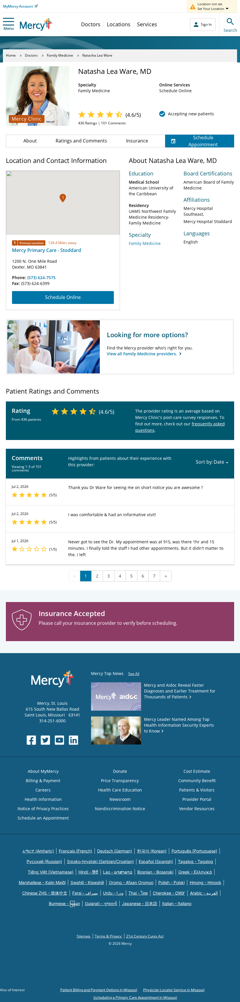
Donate (120, 771)
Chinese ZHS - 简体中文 (44, 892)
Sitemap (84, 936)
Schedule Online (63, 297)
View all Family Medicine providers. (142, 353)
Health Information (43, 799)
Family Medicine (60, 55)
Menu (9, 28)
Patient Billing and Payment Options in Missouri (98, 990)
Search (230, 30)
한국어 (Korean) (152, 850)
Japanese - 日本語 (139, 903)
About (30, 141)
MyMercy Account (18, 6)
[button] (62, 198)
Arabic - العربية (204, 892)
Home (11, 55)
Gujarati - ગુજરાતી (101, 903)
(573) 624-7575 (41, 277)
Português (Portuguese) (194, 850)
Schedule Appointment (203, 141)
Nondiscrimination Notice (120, 808)
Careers (43, 790)
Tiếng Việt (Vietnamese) (50, 871)
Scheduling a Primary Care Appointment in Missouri (135, 997)
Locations (119, 24)
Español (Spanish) (156, 861)
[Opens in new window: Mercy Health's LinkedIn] (73, 740)
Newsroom (120, 799)
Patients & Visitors (197, 790)
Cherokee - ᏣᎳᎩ (169, 892)
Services (147, 24)
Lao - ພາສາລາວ (117, 871)
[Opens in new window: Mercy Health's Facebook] (31, 740)
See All (133, 673)
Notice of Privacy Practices (43, 808)
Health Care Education (120, 790)
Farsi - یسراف (85, 892)
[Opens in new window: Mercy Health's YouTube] (59, 740)
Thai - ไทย (138, 892)
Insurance (137, 141)
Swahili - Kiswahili (87, 882)
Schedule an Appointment (43, 818)
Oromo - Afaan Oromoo (131, 882)
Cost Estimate (197, 771)
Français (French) (75, 850)
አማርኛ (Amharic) (38, 850)
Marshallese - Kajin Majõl (42, 882)
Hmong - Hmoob (205, 882)
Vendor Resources (197, 808)
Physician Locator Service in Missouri (174, 990)
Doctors (90, 24)
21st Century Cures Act (145, 936)
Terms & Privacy (108, 936)
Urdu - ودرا (113, 892)
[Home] (36, 24)
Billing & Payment (43, 780)
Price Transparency (120, 780)
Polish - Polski (171, 882)
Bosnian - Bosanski (155, 871)
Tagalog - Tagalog (195, 861)
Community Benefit (197, 780)
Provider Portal (196, 799)
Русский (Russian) (44, 861)
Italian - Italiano (176, 903)
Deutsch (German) (114, 850)
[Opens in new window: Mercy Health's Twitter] (45, 740)
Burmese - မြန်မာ (64, 903)
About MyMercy (43, 771)
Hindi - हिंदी (88, 871)
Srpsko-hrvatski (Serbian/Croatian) (100, 861)
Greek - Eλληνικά (195, 871)
